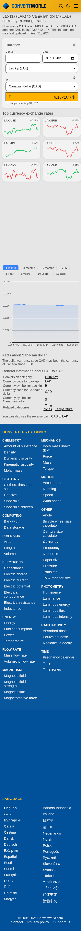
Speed (48, 495)
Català (9, 826)
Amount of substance (20, 446)
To (7, 79)
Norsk (47, 839)
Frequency (51, 548)
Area (7, 542)
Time (47, 663)
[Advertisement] (40, 225)
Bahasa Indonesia (57, 808)
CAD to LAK (59, 416)
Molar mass (13, 470)
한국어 (48, 827)
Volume (10, 554)
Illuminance (52, 592)
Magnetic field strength (15, 684)
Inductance (12, 609)
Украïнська (51, 882)
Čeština (10, 832)
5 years (25, 273)
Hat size (10, 495)
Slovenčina (51, 864)
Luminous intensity (57, 617)
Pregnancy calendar (58, 657)
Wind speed (52, 501)
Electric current (16, 580)
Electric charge (15, 574)
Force (47, 456)
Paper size (51, 560)
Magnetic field (15, 676)
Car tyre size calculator (53, 534)
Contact (17, 922)
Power (9, 635)
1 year (10, 273)
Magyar (10, 899)
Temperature (64, 409)
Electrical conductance (14, 594)
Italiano (48, 814)
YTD (64, 267)
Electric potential (17, 586)
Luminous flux (54, 611)
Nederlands (52, 833)
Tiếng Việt (51, 888)
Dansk (9, 838)
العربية (9, 814)
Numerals (50, 554)
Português (51, 852)
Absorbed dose (55, 631)
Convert (10, 51)
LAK (48, 381)
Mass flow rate (15, 655)
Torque (48, 468)
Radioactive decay (57, 643)
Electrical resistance (19, 602)
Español (10, 857)
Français (10, 875)
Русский (49, 858)
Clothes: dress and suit (18, 487)
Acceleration (52, 483)
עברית (8, 881)
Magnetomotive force (20, 698)
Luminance (51, 598)
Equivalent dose (55, 637)
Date (45, 51)
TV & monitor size (57, 578)
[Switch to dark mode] (68, 5)
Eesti (8, 863)
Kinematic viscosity (19, 464)
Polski (47, 845)
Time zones (47, 407)
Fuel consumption (18, 629)
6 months (48, 267)
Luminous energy (56, 604)
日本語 (48, 820)
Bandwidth (12, 521)
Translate (50, 572)
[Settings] (74, 45)
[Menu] (75, 5)
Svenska (49, 870)
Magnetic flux (14, 692)
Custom (61, 273)
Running (49, 489)
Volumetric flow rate (19, 661)
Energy (9, 623)
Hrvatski (10, 893)
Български (12, 820)
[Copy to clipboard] (10, 96)
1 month (11, 267)
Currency (51, 377)
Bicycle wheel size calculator (57, 523)
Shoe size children (18, 507)
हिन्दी (7, 887)
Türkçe (48, 876)
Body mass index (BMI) (56, 448)
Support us (61, 922)
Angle (47, 515)
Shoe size (11, 501)
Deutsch (10, 844)
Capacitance (14, 568)
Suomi (9, 869)
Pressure (50, 566)
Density (10, 452)
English (10, 808)
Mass (47, 462)
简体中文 (50, 894)
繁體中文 (50, 901)
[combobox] (38, 68)
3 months (29, 267)
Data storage (14, 527)
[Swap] (74, 77)
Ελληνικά (11, 851)
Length (9, 548)
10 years (43, 273)
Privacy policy (38, 922)
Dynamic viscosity (18, 458)
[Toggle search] (60, 5)
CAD (48, 391)
